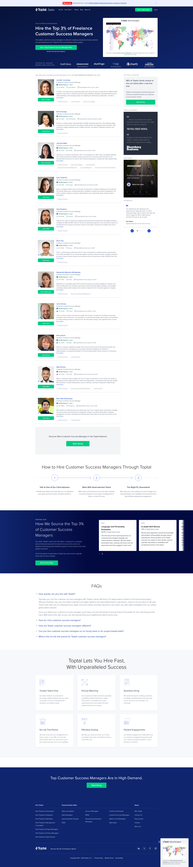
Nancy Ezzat (60, 335)
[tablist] (140, 230)
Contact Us (138, 815)
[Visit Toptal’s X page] (144, 848)
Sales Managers (67, 815)
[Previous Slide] (132, 230)
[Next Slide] (149, 230)
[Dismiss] (156, 3)
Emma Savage (61, 111)
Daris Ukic (60, 241)
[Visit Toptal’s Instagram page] (156, 848)
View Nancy (46, 355)
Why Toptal (138, 811)
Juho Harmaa (61, 304)
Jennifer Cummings (63, 80)
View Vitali (46, 229)
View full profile (46, 87)
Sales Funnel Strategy (89, 101)
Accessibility (119, 858)
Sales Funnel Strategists (117, 819)
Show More (59, 98)
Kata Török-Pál (61, 177)
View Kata (46, 197)
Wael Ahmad (60, 367)
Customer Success (63, 101)
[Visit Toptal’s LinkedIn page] (139, 848)
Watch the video (138, 184)
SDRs (63, 822)
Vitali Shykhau (61, 209)
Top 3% (61, 10)
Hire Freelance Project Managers (46, 829)
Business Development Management (67, 167)
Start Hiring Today (46, 563)
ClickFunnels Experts (116, 811)
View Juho (46, 323)
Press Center (138, 819)
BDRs (87, 815)
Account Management (86, 167)
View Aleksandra (46, 292)
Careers (137, 822)
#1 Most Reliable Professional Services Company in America (107, 3)
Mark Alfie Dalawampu (64, 398)
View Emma (46, 131)
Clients (76, 10)
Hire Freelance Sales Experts (45, 837)
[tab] (137, 230)
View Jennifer (46, 100)
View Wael (46, 387)
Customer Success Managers (119, 815)
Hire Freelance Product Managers (47, 833)
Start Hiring (78, 443)
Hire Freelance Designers (44, 815)
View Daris (46, 260)
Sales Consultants (68, 811)
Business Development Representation (105, 167)
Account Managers (91, 811)
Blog (81, 10)
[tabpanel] (140, 215)
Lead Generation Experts (70, 819)
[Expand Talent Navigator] (159, 842)
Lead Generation (75, 101)
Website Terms (109, 858)
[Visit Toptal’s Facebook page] (150, 848)
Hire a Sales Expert (144, 10)
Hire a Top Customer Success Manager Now (56, 47)
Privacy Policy (99, 858)
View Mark (46, 418)
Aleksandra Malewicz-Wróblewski (68, 272)
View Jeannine (46, 163)
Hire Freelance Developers (44, 811)
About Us (87, 10)
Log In (156, 10)
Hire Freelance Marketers (44, 819)
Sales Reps (113, 822)
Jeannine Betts (61, 143)
